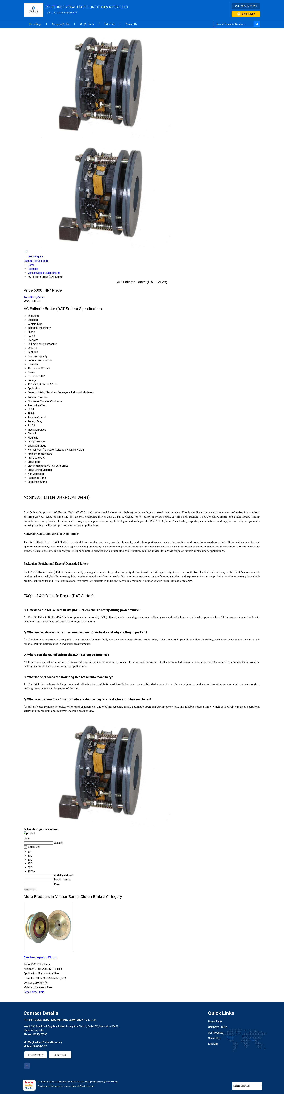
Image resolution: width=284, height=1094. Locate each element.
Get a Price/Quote (34, 297)
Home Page (35, 24)
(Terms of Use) (111, 1082)
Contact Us (131, 24)
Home (31, 265)
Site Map (213, 1043)
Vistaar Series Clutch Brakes (44, 272)
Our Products (87, 24)
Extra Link (110, 24)
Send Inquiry (248, 13)
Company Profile (60, 24)
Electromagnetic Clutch (40, 957)
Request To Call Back (36, 260)
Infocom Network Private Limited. (79, 1086)
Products (33, 268)
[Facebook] (27, 1067)
